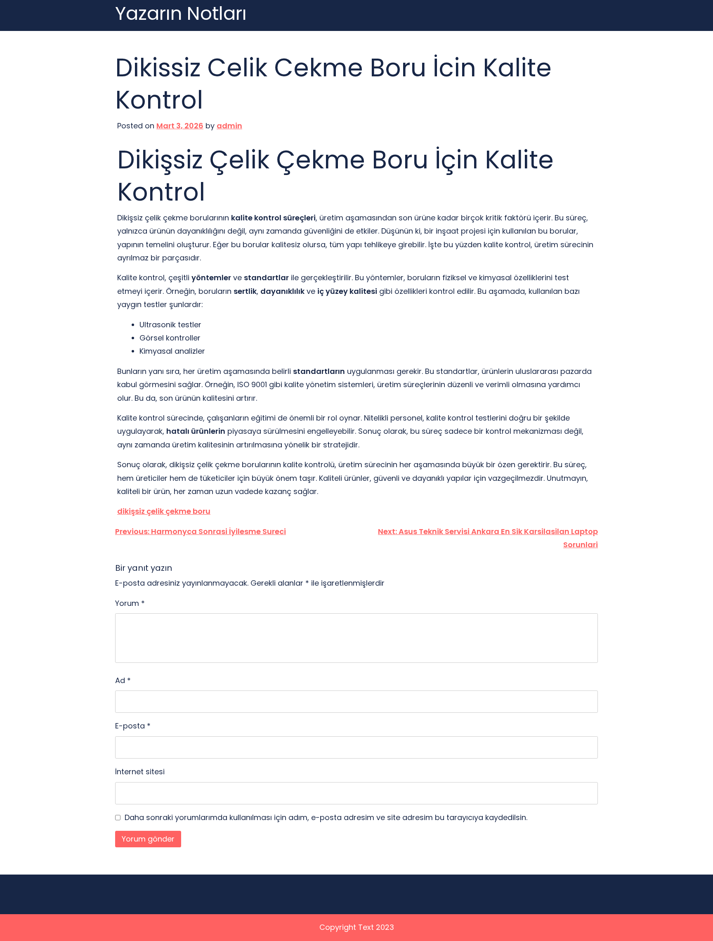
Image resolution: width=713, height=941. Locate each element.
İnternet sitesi (140, 771)
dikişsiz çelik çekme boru (163, 511)
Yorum (130, 603)
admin (229, 126)
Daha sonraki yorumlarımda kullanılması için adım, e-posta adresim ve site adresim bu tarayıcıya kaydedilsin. (326, 817)
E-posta (133, 726)
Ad (123, 680)
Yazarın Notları (181, 14)
